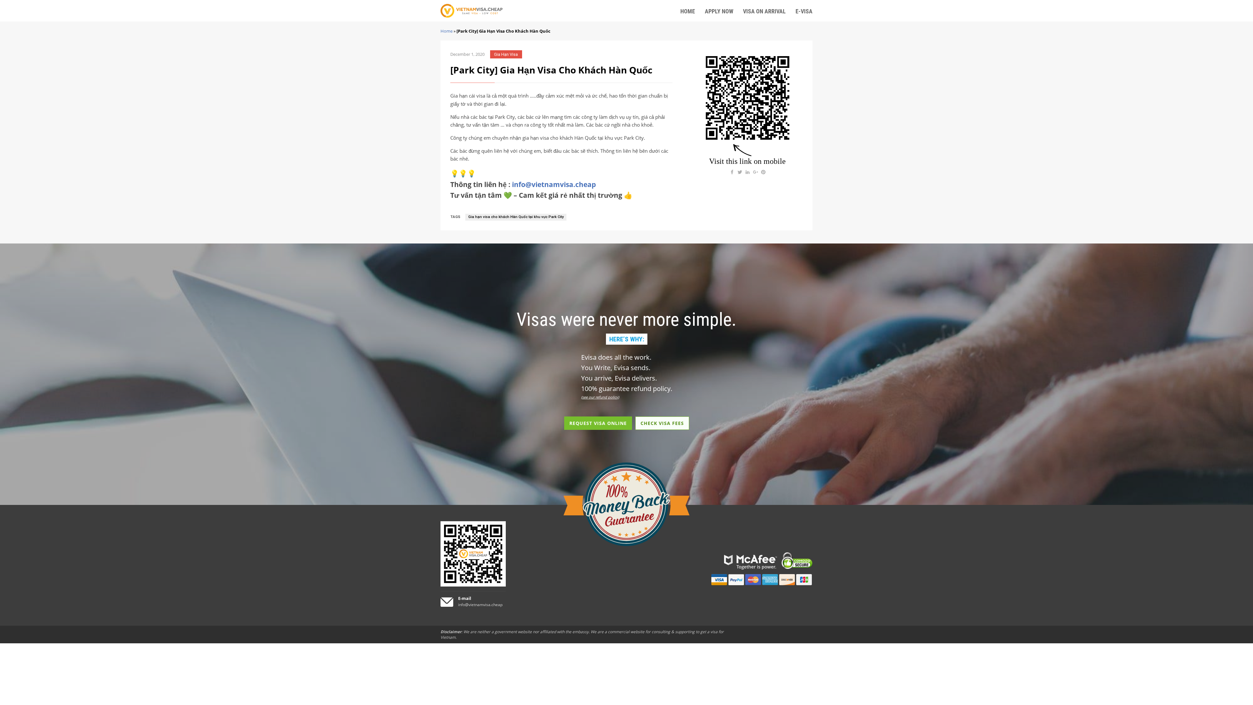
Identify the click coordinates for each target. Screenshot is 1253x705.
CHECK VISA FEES (662, 423)
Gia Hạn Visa (506, 54)
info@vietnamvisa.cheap (554, 184)
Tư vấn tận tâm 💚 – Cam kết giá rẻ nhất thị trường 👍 (541, 195)
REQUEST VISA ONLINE (598, 423)
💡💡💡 (463, 173)
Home (447, 31)
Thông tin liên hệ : (523, 184)
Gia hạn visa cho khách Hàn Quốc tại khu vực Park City (516, 217)
